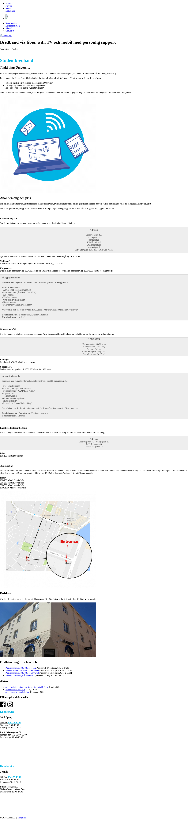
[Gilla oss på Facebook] (3, 706)
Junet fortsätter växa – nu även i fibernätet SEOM (27, 687)
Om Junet (10, 31)
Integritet (22, 818)
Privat (8, 3)
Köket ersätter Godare (15, 689)
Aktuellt (9, 28)
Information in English (9, 49)
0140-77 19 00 (14, 777)
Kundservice (11, 23)
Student (9, 8)
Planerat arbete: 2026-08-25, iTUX (21, 668)
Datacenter (10, 11)
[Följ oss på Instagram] (10, 706)
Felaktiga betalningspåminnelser (19, 675)
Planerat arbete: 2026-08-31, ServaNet (22, 670)
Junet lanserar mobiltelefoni (17, 692)
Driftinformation (13, 26)
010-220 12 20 (14, 722)
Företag (9, 6)
